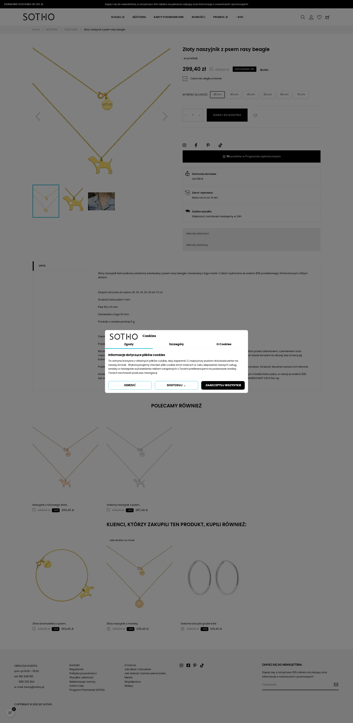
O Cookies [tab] (224, 344)
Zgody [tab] (129, 344)
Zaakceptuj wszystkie (223, 385)
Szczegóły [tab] (176, 344)
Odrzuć (130, 385)
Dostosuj (175, 385)
